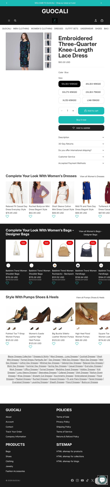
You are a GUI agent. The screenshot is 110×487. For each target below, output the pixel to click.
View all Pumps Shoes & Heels (90, 297)
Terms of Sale (62, 417)
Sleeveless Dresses (48, 372)
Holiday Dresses (87, 369)
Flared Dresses (96, 379)
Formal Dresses (47, 369)
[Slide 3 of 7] (48, 50)
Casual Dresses (75, 366)
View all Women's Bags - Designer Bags (90, 233)
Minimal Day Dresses (49, 363)
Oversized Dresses (21, 382)
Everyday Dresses (93, 366)
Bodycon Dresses (90, 382)
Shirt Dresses (82, 372)
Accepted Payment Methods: (72, 163)
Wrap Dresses (24, 376)
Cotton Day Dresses (28, 363)
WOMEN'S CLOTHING (41, 28)
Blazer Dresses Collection (20, 356)
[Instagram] (77, 480)
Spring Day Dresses (57, 366)
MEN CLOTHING (21, 28)
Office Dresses (31, 369)
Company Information (16, 436)
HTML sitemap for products (69, 451)
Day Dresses (54, 359)
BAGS (107, 28)
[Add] (23, 257)
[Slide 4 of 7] (48, 57)
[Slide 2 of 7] (48, 43)
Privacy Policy (63, 421)
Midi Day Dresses (70, 359)
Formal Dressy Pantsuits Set (34, 359)
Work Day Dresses (15, 366)
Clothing (9, 461)
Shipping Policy (63, 427)
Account (10, 421)
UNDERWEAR (86, 28)
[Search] (15, 20)
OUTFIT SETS (71, 28)
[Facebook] (72, 480)
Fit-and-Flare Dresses (77, 379)
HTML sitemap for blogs (67, 461)
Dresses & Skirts (41, 356)
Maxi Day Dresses (88, 359)
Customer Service (66, 156)
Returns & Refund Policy (67, 436)
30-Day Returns (65, 144)
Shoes (8, 456)
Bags (8, 451)
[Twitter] (92, 480)
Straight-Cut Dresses (42, 376)
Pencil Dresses (73, 382)
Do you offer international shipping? (75, 150)
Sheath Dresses (57, 382)
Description (63, 137)
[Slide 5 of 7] (48, 65)
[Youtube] (82, 480)
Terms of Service (64, 431)
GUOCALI (6, 28)
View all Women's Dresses (92, 176)
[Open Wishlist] (7, 216)
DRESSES (58, 28)
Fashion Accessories (15, 471)
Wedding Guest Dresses (67, 369)
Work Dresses (15, 369)
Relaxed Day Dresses (93, 363)
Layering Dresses (40, 382)
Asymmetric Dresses (63, 376)
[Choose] (23, 199)
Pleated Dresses (23, 379)
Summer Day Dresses (36, 366)
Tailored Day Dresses (71, 363)
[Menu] (9, 20)
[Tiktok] (87, 480)
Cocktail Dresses (87, 356)
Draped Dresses (57, 379)
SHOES (98, 28)
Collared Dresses (66, 372)
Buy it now (81, 120)
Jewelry (9, 466)
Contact (9, 427)
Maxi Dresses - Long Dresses (64, 356)
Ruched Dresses (40, 379)
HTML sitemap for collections (70, 456)
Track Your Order (14, 431)
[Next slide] (100, 200)
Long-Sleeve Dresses (27, 372)
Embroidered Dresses (85, 376)
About (8, 417)
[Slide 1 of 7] (48, 36)
